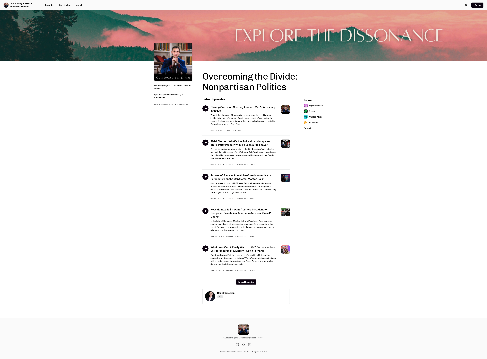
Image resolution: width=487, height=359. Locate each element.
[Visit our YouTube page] (243, 344)
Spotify (312, 111)
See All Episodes (246, 282)
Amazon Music (315, 117)
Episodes (49, 5)
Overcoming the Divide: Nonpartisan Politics (21, 5)
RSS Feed (313, 122)
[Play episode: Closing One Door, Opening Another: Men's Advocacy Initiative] (205, 108)
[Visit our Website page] (249, 344)
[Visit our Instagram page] (237, 344)
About (79, 5)
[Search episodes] (466, 5)
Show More (159, 97)
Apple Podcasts (316, 105)
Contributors (65, 5)
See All (307, 128)
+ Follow (477, 5)
